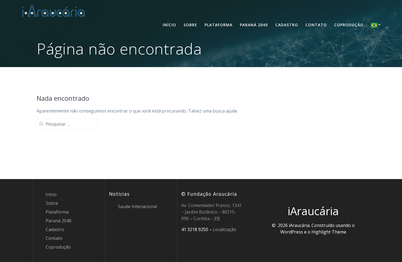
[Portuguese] (376, 25)
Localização (224, 229)
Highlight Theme (328, 232)
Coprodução (348, 24)
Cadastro (286, 24)
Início (169, 24)
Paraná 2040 (254, 24)
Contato (316, 24)
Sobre (190, 24)
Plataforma (218, 24)
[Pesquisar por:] (67, 124)
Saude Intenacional (137, 206)
